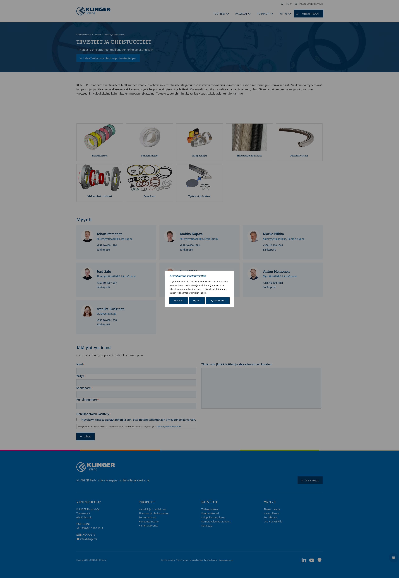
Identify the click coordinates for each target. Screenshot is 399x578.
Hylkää (196, 300)
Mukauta (178, 300)
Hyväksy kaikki (217, 300)
